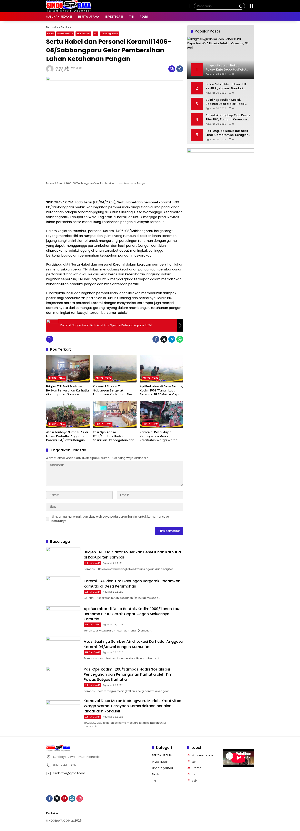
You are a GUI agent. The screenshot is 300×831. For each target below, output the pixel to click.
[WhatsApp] (179, 339)
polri (195, 781)
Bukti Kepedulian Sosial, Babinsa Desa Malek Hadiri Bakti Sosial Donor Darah (225, 102)
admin (59, 68)
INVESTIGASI (83, 33)
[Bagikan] (179, 68)
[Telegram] (171, 339)
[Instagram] (79, 798)
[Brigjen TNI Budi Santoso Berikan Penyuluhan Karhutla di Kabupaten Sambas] (68, 368)
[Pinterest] (64, 798)
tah (194, 762)
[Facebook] (155, 339)
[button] (241, 6)
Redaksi (52, 813)
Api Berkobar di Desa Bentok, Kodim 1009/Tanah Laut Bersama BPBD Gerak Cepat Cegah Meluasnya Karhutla (161, 391)
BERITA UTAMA (65, 33)
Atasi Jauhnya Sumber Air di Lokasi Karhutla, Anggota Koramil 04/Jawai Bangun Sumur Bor (67, 436)
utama (196, 768)
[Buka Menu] (251, 6)
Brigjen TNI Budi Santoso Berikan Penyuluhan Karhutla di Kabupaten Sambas (67, 390)
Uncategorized (109, 33)
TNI (95, 33)
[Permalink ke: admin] (51, 69)
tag (194, 774)
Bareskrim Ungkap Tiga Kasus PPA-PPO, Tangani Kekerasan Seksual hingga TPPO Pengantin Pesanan (228, 117)
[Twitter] (163, 339)
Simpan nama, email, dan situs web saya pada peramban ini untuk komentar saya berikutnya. (110, 519)
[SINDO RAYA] (68, 6)
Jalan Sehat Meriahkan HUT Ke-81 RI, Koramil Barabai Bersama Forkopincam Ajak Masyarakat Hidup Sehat (226, 86)
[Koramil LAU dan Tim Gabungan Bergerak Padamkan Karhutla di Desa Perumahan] (114, 368)
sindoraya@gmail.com (69, 773)
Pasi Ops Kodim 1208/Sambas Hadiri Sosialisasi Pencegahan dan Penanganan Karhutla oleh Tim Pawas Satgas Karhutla (113, 436)
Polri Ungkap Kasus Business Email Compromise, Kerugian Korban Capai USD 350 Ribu (227, 133)
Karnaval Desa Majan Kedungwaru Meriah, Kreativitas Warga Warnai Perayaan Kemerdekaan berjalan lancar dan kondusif (161, 436)
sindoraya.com (202, 755)
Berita (50, 33)
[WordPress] (72, 798)
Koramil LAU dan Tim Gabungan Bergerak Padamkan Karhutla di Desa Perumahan (113, 391)
